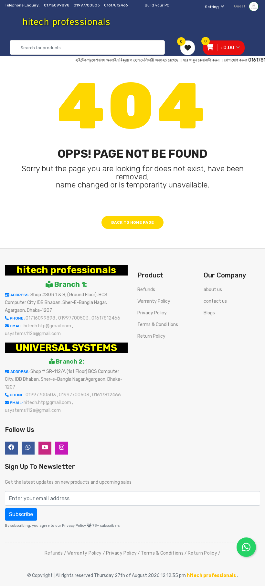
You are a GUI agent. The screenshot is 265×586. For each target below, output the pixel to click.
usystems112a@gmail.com (33, 333)
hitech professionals (66, 270)
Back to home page (132, 222)
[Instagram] (61, 448)
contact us (215, 301)
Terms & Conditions (157, 324)
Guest (240, 6)
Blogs (209, 313)
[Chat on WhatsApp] (246, 547)
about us (213, 289)
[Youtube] (44, 448)
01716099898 (57, 5)
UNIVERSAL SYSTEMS (66, 348)
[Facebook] (11, 448)
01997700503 (87, 5)
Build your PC (157, 5)
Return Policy (151, 336)
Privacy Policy (152, 313)
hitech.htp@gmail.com (48, 326)
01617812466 (116, 5)
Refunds (146, 289)
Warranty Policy (153, 301)
